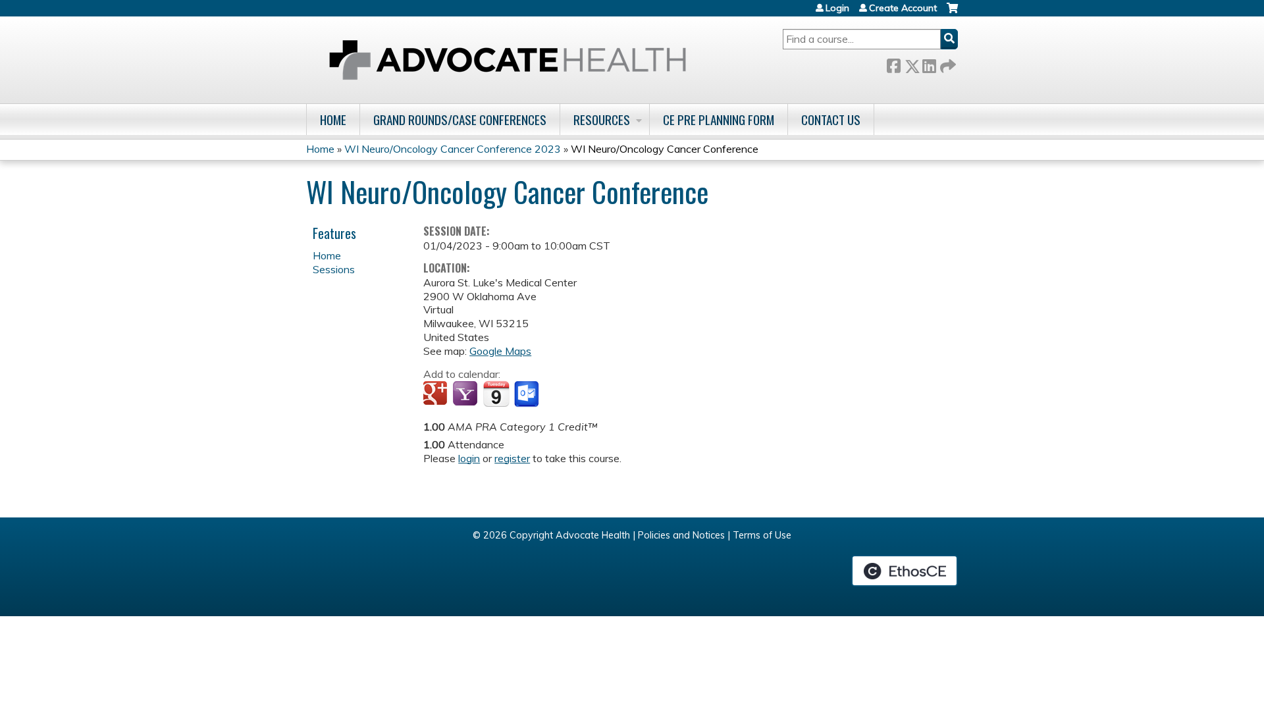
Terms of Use (762, 535)
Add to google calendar (436, 394)
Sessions (334, 269)
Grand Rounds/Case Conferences (459, 119)
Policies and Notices (681, 535)
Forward (946, 63)
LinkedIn (928, 63)
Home (333, 119)
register (512, 458)
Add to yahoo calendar (466, 394)
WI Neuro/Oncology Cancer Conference (664, 148)
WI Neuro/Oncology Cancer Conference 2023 (452, 148)
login (469, 458)
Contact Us (830, 119)
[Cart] (952, 12)
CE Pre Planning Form (718, 119)
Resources (601, 119)
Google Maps (500, 350)
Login (837, 8)
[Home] (507, 59)
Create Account (903, 8)
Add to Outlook (527, 394)
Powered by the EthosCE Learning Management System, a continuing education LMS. (904, 571)
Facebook (893, 63)
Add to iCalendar (496, 394)
